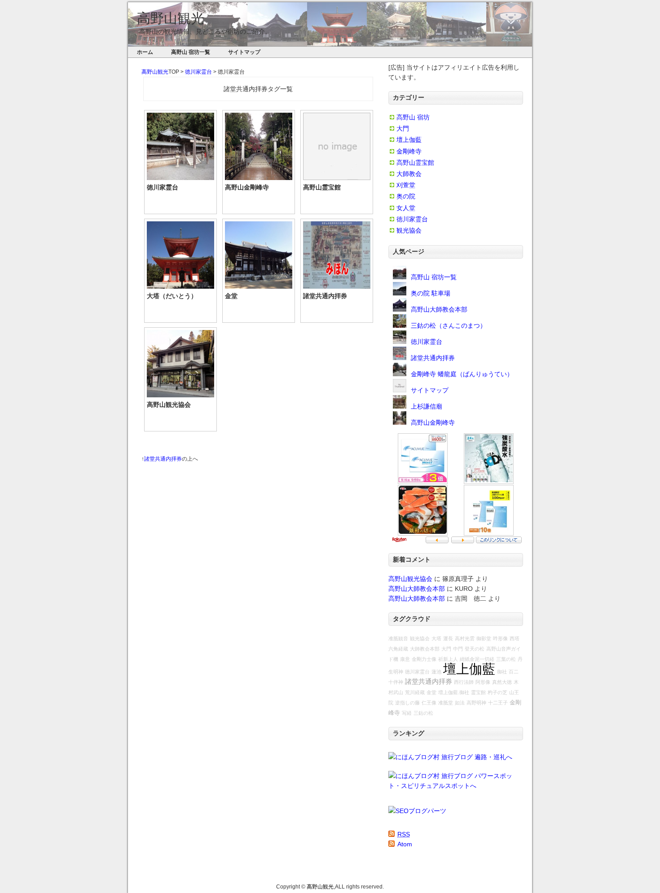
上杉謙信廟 (426, 406)
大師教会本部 (425, 648)
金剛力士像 (424, 659)
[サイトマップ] (399, 390)
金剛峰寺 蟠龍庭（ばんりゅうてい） (462, 374)
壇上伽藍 (409, 139)
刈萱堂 (405, 185)
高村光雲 (465, 638)
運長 (448, 638)
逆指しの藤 (407, 702)
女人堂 (405, 207)
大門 (402, 128)
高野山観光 (170, 18)
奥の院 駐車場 (430, 293)
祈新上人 (448, 659)
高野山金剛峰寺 (247, 187)
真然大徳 (502, 682)
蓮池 (436, 671)
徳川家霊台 (198, 72)
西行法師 (464, 682)
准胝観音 (398, 638)
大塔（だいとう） (172, 295)
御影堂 (483, 638)
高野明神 (476, 702)
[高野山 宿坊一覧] (399, 277)
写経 (407, 713)
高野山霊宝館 (322, 187)
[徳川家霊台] (399, 341)
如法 (460, 702)
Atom (404, 844)
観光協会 (409, 230)
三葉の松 (506, 659)
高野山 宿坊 (413, 117)
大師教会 (409, 173)
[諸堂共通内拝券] (399, 357)
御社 (502, 671)
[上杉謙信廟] (399, 406)
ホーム (145, 52)
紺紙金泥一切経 (477, 659)
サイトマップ (244, 52)
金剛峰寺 (409, 151)
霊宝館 (478, 692)
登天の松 (474, 648)
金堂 (231, 295)
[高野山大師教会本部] (399, 309)
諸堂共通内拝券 (325, 295)
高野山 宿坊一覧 (190, 52)
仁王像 (429, 702)
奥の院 (405, 196)
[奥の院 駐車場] (399, 293)
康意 (405, 659)
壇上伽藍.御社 (453, 692)
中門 (458, 648)
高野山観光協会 (169, 404)
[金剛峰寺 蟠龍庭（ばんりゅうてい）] (399, 374)
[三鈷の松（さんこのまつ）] (399, 325)
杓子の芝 (497, 692)
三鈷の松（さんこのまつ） (448, 325)
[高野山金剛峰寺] (399, 422)
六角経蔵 (398, 648)
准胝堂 (445, 702)
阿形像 (482, 682)
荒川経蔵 (415, 692)
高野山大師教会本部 (439, 309)
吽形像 (500, 638)
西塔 (514, 638)
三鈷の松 (423, 713)
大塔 (436, 638)
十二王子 (498, 702)
